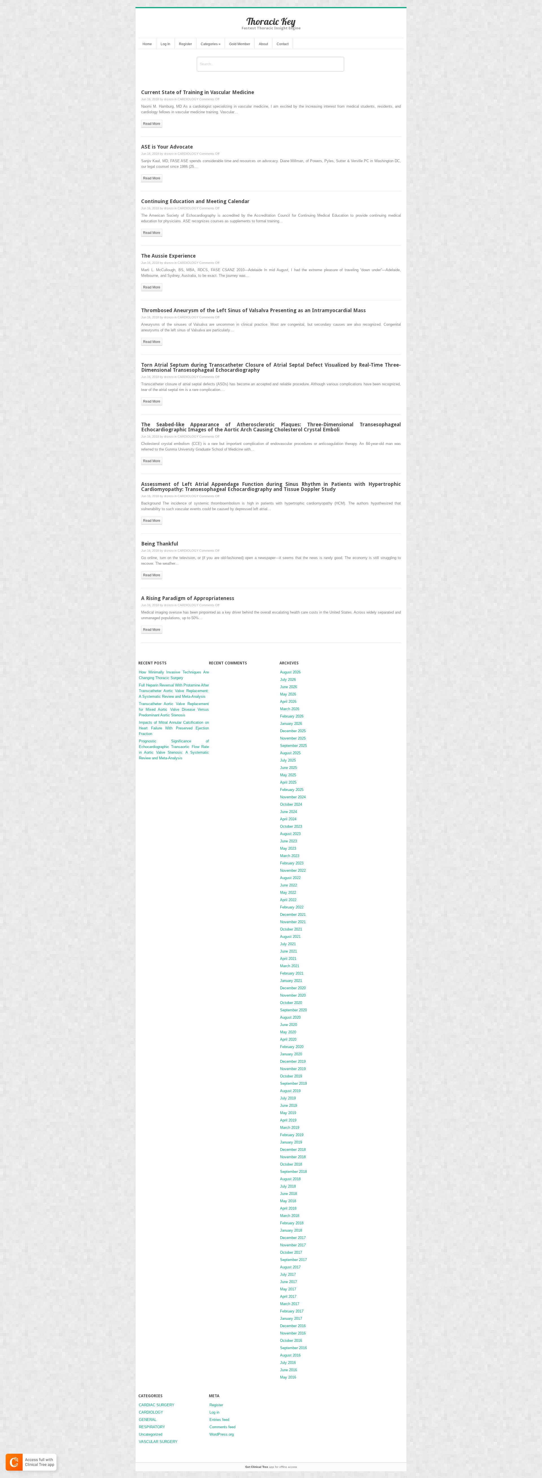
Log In (165, 44)
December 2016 (293, 1326)
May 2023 (288, 848)
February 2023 (291, 863)
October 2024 (291, 804)
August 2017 (290, 1267)
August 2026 (290, 672)
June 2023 (288, 841)
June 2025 (288, 768)
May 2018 (288, 1201)
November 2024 (293, 797)
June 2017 (288, 1282)
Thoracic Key (271, 21)
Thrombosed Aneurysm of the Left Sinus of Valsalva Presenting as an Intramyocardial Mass (253, 310)
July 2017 (288, 1274)
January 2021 (291, 981)
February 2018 (291, 1223)
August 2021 (290, 936)
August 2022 (290, 878)
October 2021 (291, 929)
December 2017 (293, 1238)
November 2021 (293, 922)
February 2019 (291, 1135)
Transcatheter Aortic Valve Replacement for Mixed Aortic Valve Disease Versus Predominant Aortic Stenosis (174, 709)
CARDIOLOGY (188, 99)
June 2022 (288, 885)
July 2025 (288, 760)
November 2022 (293, 870)
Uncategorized (150, 1434)
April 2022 (288, 900)
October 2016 (291, 1340)
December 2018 (293, 1149)
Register (185, 44)
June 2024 (288, 812)
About (263, 44)
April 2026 (288, 701)
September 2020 (293, 1010)
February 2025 (291, 790)
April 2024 (288, 819)
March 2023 (289, 856)
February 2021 (291, 973)
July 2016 (288, 1362)
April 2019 (288, 1120)
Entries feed (219, 1420)
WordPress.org (221, 1434)
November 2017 (293, 1245)
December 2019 (293, 1061)
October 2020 (291, 1003)
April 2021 (288, 959)
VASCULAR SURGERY (158, 1442)
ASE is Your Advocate (167, 147)
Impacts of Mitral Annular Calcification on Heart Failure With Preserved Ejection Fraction (174, 728)
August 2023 (290, 834)
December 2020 (293, 988)
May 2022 (288, 892)
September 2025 (293, 746)
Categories (210, 44)
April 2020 (288, 1039)
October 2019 (291, 1076)
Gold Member (239, 44)
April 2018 (288, 1208)
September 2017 (293, 1260)
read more (151, 124)
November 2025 (293, 738)
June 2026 (288, 687)
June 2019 (288, 1105)
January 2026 (291, 723)
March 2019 (289, 1127)
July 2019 (288, 1098)
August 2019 (290, 1091)
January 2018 (291, 1230)
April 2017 (288, 1296)
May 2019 (288, 1113)
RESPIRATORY (152, 1427)
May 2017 (288, 1289)
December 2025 (293, 731)
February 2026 (291, 716)
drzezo (169, 99)
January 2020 (291, 1054)
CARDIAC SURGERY (156, 1405)
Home (147, 44)
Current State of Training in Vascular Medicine (197, 92)
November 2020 (293, 995)
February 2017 (291, 1311)
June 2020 (288, 1025)
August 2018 (290, 1179)
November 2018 (293, 1157)
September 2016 (293, 1348)
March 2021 (289, 966)
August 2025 (290, 753)
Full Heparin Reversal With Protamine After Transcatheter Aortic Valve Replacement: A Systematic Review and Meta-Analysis (174, 691)
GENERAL (147, 1420)
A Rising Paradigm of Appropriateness (187, 598)
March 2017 (289, 1304)
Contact (283, 44)
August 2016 (290, 1355)
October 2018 (291, 1164)
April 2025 (288, 782)
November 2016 (293, 1333)
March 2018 (289, 1216)
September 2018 (293, 1172)
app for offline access (271, 1466)
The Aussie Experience (168, 256)
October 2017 (291, 1252)
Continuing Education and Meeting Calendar (195, 201)
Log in (214, 1412)
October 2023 (291, 826)
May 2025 (288, 775)
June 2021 (288, 951)
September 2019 (293, 1083)
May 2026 (288, 694)
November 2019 (293, 1069)
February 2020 (291, 1047)
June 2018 (288, 1194)
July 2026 (288, 679)
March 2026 (289, 709)
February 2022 (291, 907)
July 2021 (288, 944)
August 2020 (290, 1017)
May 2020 (288, 1032)
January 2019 (291, 1142)
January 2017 (291, 1318)
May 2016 (288, 1377)
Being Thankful (159, 544)
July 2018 (288, 1186)
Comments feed (222, 1427)
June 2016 (288, 1370)
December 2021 (293, 914)
